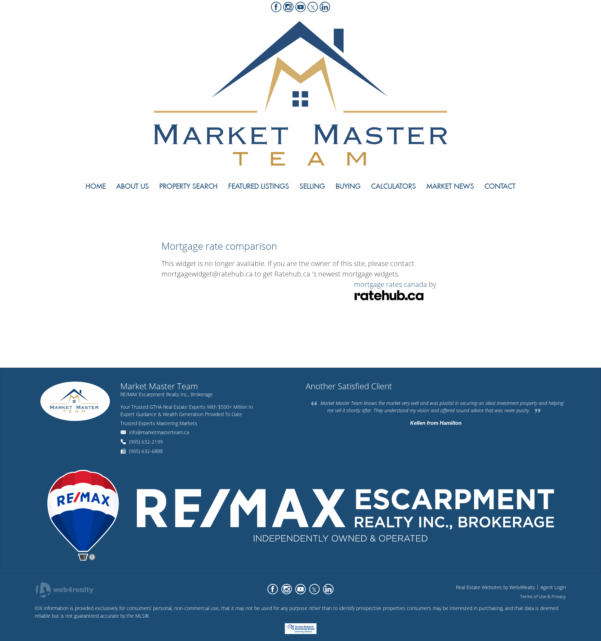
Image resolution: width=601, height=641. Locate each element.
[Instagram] (288, 7)
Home (499, 212)
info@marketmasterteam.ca (159, 432)
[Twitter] (312, 7)
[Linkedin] (325, 7)
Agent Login (553, 587)
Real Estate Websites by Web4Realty (495, 587)
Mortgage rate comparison (219, 245)
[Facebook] (276, 7)
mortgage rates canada (390, 284)
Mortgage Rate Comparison (540, 212)
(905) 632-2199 (146, 441)
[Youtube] (300, 7)
